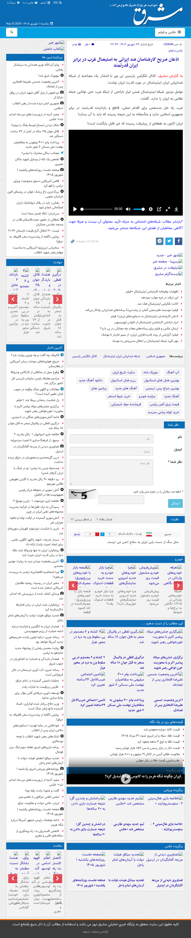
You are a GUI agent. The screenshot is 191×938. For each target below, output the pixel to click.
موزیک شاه (150, 372)
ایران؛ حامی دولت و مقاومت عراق (38, 803)
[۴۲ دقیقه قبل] (164, 864)
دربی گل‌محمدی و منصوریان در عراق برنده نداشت (35, 460)
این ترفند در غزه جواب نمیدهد (159, 297)
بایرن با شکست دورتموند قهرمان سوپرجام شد (35, 531)
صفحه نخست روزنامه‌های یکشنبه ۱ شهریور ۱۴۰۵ (89, 882)
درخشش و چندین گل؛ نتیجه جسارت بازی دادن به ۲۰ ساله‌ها (87, 829)
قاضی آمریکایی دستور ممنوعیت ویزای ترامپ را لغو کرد (38, 183)
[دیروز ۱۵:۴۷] (125, 808)
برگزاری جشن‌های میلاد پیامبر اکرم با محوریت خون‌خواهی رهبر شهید (168, 663)
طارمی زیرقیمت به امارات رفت (40, 686)
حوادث (57, 262)
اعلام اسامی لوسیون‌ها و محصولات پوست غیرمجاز (46, 890)
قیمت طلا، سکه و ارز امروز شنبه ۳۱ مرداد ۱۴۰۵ (150, 735)
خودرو (179, 559)
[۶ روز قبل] (103, 578)
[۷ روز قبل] (80, 580)
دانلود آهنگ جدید (90, 380)
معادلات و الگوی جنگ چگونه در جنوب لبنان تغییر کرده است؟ (38, 392)
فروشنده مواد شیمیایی (126, 404)
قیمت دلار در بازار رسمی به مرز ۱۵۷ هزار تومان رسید (147, 748)
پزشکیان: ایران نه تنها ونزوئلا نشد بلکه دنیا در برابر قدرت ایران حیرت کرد (37, 552)
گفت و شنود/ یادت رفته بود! (42, 790)
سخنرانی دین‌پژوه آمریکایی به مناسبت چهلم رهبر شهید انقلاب (38, 250)
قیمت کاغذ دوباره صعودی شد (161, 729)
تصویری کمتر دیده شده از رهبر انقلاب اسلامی (37, 106)
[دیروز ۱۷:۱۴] (164, 808)
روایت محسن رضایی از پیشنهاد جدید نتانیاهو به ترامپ (39, 650)
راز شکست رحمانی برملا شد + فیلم (37, 400)
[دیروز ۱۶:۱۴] (171, 580)
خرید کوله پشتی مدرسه (163, 412)
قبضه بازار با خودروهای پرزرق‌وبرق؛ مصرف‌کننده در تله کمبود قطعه (81, 602)
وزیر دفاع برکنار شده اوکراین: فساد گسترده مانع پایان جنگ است (39, 706)
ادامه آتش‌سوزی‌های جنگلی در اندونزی (35, 417)
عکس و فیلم (167, 32)
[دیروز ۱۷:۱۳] (87, 684)
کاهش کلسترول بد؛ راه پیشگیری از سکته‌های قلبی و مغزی (39, 833)
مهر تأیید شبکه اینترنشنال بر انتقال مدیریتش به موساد (145, 341)
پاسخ (77, 534)
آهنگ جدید (171, 396)
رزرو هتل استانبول (123, 380)
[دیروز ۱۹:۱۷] (164, 684)
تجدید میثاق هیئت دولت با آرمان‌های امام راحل (126, 882)
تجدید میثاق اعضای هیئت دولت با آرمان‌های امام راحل (40, 760)
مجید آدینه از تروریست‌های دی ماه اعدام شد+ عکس (36, 117)
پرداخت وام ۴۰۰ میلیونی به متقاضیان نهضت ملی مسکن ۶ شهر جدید (125, 705)
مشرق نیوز (147, 12)
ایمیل (178, 449)
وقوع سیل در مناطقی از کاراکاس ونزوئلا (35, 372)
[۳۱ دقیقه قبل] (125, 641)
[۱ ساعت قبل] (125, 864)
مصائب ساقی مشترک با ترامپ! (40, 153)
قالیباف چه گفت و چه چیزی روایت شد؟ (35, 355)
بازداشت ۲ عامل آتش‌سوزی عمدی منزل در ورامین (13, 309)
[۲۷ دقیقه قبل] (164, 641)
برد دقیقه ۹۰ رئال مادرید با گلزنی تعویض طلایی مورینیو (36, 481)
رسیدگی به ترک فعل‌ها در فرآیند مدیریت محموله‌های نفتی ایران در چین (36, 509)
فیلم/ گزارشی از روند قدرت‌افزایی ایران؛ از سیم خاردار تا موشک (139, 334)
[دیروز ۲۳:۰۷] (87, 641)
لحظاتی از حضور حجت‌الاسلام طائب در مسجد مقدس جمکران (37, 222)
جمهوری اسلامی (155, 356)
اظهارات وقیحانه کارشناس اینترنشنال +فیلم (152, 291)
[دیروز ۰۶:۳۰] (46, 871)
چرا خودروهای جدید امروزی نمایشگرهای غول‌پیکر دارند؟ (126, 598)
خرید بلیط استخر (119, 396)
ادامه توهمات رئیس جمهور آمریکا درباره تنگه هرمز (37, 822)
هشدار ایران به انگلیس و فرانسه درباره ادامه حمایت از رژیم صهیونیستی (37, 629)
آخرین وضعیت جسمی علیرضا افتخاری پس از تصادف (168, 705)
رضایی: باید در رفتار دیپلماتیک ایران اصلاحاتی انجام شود (39, 205)
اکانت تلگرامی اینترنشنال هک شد (157, 303)
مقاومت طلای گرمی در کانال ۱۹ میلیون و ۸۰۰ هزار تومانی (145, 754)
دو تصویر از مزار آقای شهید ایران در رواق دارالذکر (36, 95)
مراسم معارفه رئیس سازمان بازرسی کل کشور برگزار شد (37, 381)
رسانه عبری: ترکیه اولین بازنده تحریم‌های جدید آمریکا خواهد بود (36, 639)
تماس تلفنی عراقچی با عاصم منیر (38, 797)
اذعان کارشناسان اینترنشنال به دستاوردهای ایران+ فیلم (144, 316)
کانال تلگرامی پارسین (84, 356)
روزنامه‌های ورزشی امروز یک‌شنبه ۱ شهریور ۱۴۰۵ (39, 771)
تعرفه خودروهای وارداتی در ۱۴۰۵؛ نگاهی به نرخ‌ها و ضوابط (173, 602)
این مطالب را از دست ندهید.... (162, 623)
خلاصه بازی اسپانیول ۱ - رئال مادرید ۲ (36, 434)
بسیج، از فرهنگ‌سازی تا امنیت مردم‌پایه (35, 440)
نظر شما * (175, 462)
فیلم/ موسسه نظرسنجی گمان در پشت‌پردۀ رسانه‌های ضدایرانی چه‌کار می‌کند (131, 310)
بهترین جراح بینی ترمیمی (162, 388)
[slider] (96, 209)
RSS (56, 3)
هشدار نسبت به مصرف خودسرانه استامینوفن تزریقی (13, 890)
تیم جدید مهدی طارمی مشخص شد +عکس (128, 826)
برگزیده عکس (174, 846)
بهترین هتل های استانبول (161, 380)
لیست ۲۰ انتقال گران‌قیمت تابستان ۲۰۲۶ (33, 230)
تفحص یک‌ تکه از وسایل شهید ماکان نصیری (39, 161)
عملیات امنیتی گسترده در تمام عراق (37, 680)
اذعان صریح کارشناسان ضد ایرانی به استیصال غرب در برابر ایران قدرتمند (126, 62)
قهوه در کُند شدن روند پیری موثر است (35, 890)
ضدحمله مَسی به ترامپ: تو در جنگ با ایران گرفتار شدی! (38, 470)
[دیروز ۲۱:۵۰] (126, 778)
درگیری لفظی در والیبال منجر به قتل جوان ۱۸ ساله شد (127, 663)
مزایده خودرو (147, 396)
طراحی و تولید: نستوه (95, 931)
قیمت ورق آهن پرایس (164, 404)
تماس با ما (28, 3)
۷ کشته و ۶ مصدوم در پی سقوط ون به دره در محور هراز (88, 663)
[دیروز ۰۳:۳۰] (13, 871)
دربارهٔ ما (11, 3)
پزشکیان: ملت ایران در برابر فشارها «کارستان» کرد (39, 607)
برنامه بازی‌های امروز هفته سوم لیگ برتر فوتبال (36, 749)
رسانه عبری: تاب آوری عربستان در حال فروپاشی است (37, 672)
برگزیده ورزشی (173, 790)
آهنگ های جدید (126, 388)
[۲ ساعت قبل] (87, 864)
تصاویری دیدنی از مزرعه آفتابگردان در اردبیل (167, 882)
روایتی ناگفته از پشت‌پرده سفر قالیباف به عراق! (36, 239)
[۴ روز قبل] (148, 576)
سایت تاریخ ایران (124, 372)
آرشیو (44, 3)
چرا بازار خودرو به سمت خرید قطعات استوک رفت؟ (103, 598)
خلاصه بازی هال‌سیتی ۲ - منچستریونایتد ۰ (166, 826)
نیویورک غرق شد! (48, 75)
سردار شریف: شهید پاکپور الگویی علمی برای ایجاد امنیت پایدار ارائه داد (37, 542)
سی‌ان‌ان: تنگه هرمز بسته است (40, 213)
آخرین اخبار (54, 347)
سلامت (57, 845)
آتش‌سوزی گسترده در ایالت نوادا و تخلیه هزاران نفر (36, 520)
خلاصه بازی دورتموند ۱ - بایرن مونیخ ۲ (36, 501)
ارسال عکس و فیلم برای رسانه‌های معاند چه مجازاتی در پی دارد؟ (139, 328)
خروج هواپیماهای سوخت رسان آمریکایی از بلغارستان (36, 364)
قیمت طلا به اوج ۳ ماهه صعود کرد (158, 741)
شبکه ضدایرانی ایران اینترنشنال (121, 356)
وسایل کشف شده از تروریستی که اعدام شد (36, 596)
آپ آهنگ (173, 372)
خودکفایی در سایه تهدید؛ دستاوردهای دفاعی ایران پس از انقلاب (38, 728)
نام (180, 437)
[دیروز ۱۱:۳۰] (87, 808)
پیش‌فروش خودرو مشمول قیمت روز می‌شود (149, 598)
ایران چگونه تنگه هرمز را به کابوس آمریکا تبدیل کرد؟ (143, 776)
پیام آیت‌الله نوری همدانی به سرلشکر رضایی (38, 67)
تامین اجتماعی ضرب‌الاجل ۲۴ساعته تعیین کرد (88, 702)
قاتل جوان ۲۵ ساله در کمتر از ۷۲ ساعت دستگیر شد (36, 133)
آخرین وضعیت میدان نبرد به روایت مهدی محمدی (35, 563)
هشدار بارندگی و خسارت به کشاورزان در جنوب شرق (46, 311)
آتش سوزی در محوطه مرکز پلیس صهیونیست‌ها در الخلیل (41, 492)
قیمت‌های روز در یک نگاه (166, 722)
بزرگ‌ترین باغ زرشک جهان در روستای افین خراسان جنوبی (35, 194)
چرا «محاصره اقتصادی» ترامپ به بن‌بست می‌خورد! (36, 574)
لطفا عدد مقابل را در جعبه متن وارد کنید (158, 492)
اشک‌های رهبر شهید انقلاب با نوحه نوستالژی (39, 739)
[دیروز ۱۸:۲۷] (125, 684)
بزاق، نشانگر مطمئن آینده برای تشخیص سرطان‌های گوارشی (24, 892)
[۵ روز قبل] (125, 580)
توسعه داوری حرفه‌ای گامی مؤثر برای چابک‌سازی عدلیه (39, 695)
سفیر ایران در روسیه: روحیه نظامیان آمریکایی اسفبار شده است (39, 585)
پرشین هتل (98, 388)
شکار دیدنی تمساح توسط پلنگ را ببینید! (35, 125)
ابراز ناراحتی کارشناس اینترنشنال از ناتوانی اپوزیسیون (146, 322)
